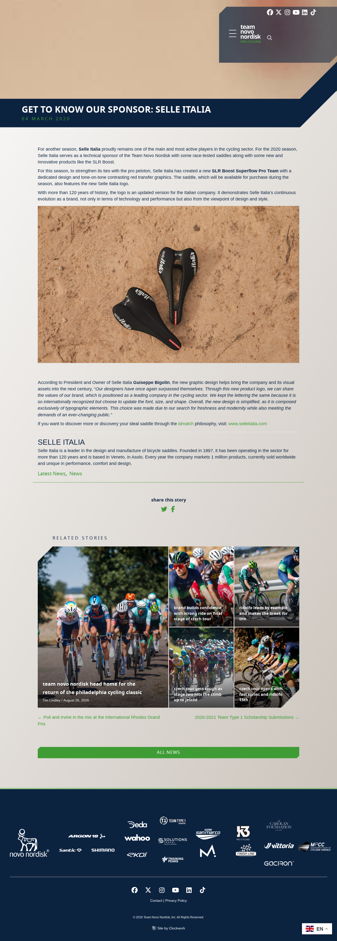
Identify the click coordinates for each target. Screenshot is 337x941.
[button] (232, 34)
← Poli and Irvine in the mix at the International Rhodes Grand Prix (99, 720)
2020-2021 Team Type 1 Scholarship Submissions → (247, 717)
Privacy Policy (176, 900)
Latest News (52, 473)
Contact (156, 900)
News (75, 473)
